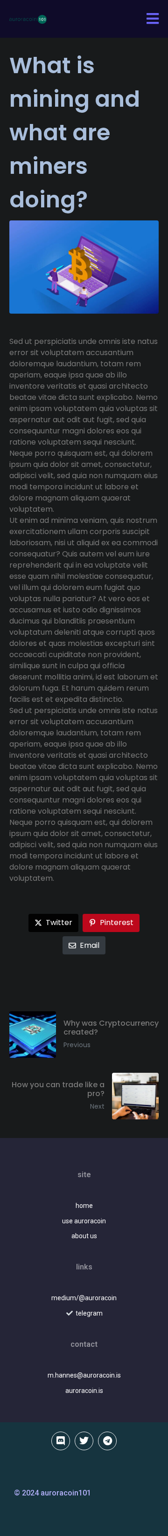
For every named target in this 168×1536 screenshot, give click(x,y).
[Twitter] (84, 1441)
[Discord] (60, 1441)
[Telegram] (107, 1441)
